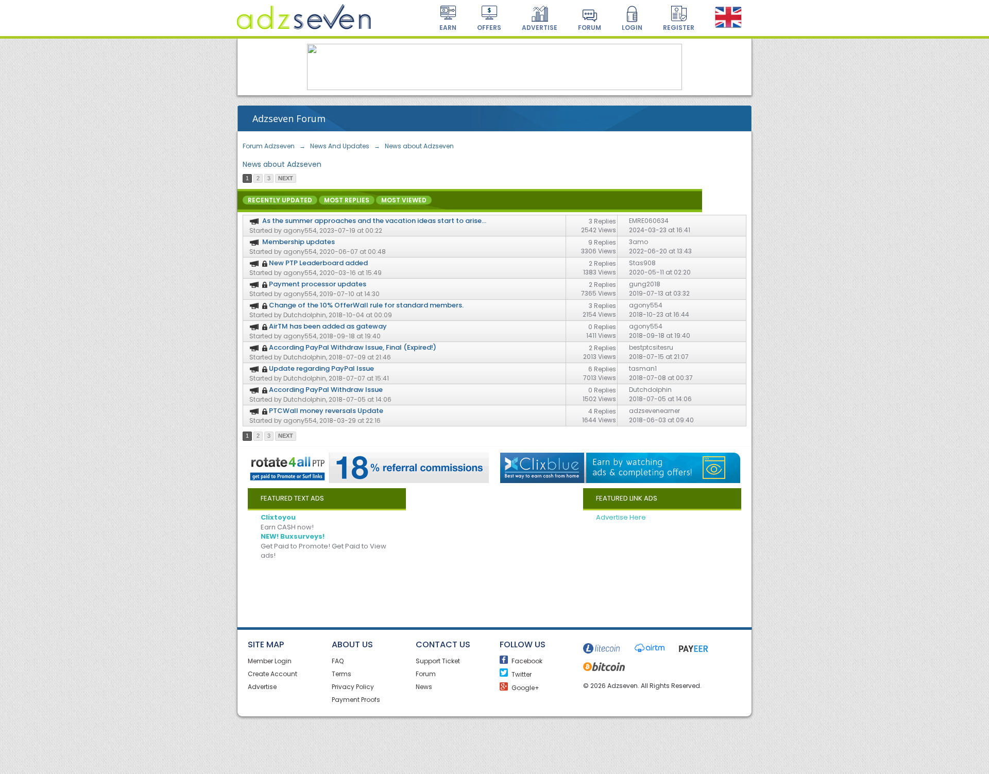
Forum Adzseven (269, 146)
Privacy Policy (353, 686)
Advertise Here (621, 517)
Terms (341, 673)
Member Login (270, 661)
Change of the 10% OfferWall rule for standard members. (366, 305)
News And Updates (339, 146)
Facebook (505, 659)
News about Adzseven (419, 146)
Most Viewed (404, 200)
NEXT (285, 178)
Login (632, 27)
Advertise (539, 27)
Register (678, 27)
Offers (489, 27)
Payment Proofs (356, 699)
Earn (447, 27)
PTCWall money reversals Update (326, 411)
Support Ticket (438, 661)
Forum (589, 27)
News (424, 686)
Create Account (272, 673)
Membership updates (298, 242)
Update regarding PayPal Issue (321, 368)
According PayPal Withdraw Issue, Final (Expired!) (352, 347)
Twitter (505, 672)
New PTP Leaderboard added (318, 263)
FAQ (338, 661)
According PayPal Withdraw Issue (326, 389)
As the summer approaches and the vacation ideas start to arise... (374, 221)
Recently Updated (280, 200)
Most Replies (346, 200)
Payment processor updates (317, 284)
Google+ (505, 686)
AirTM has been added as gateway (328, 326)
